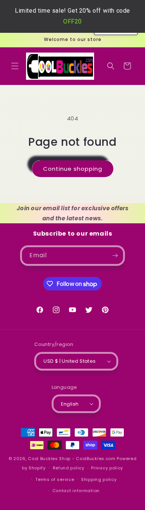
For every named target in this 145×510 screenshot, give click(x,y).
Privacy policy (107, 468)
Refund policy (68, 468)
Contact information (76, 491)
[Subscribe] (115, 255)
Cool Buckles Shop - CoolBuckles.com (72, 459)
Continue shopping (72, 169)
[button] (15, 66)
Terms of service (54, 479)
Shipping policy (99, 479)
